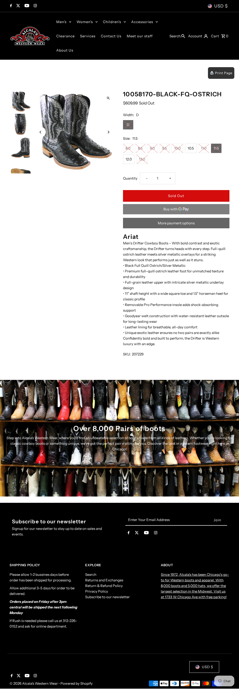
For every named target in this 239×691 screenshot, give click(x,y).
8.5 (140, 148)
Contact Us (111, 36)
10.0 (177, 148)
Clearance (65, 36)
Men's (61, 22)
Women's (85, 22)
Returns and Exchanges (104, 580)
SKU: (127, 354)
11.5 (216, 148)
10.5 (191, 148)
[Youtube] (26, 6)
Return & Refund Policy (104, 585)
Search (90, 574)
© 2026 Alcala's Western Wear (34, 683)
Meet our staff (140, 36)
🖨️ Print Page (221, 73)
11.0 (204, 148)
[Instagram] (34, 6)
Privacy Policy (96, 591)
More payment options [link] (176, 223)
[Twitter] (17, 6)
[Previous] (40, 132)
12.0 (129, 159)
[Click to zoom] (108, 98)
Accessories (142, 22)
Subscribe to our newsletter (107, 597)
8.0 (128, 148)
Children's (112, 22)
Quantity (130, 178)
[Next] (108, 132)
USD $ (221, 6)
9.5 (164, 148)
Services (87, 36)
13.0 (142, 159)
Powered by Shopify (76, 683)
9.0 (152, 148)
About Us (64, 50)
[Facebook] (10, 6)
